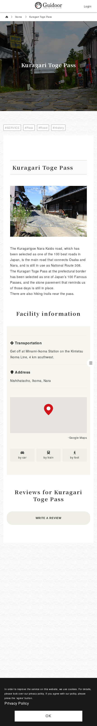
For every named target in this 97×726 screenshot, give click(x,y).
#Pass (29, 127)
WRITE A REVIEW (48, 518)
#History (58, 127)
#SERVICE (12, 127)
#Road (43, 127)
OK (49, 716)
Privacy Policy (17, 703)
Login (88, 6)
